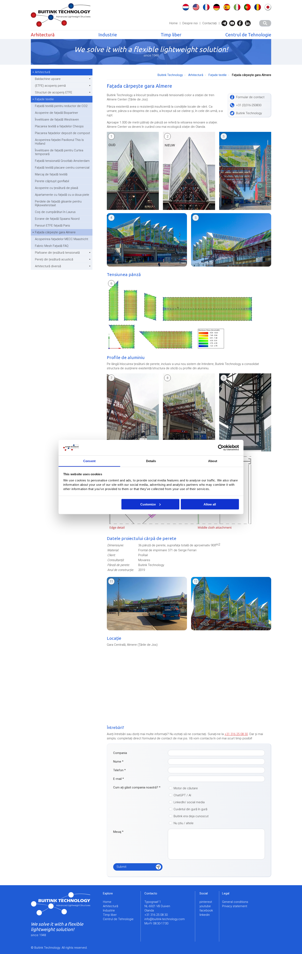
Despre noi (190, 23)
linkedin (204, 915)
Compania (120, 753)
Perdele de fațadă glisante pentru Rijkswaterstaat (58, 203)
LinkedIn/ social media (189, 802)
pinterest (205, 902)
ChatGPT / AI (182, 795)
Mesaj (118, 832)
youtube (205, 906)
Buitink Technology (170, 75)
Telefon (119, 770)
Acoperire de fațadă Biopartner (56, 113)
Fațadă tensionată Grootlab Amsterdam (62, 161)
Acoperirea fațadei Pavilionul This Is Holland (59, 141)
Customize (148, 504)
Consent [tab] (89, 461)
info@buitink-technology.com (164, 919)
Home (173, 23)
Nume (118, 761)
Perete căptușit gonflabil (52, 181)
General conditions (235, 902)
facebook (206, 910)
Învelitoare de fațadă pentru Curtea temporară (59, 152)
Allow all (210, 504)
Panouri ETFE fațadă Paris (52, 225)
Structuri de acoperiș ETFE (53, 92)
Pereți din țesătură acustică (54, 259)
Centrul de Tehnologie (248, 34)
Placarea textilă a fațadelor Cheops (59, 126)
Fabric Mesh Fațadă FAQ (51, 246)
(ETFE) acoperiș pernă (50, 85)
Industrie (107, 34)
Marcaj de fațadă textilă (51, 174)
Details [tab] (151, 461)
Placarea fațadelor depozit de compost (62, 133)
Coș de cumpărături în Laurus (55, 212)
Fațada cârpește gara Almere (55, 232)
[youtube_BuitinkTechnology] (233, 23)
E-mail (118, 779)
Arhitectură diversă (48, 266)
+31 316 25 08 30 (236, 734)
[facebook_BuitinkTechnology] (241, 23)
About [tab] (212, 461)
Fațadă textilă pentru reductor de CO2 (61, 106)
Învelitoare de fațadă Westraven (57, 119)
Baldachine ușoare (48, 79)
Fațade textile (44, 99)
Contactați (209, 23)
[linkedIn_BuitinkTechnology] (249, 23)
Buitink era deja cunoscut (191, 816)
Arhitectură (42, 34)
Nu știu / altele (184, 823)
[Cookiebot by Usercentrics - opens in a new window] (221, 448)
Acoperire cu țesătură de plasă (56, 188)
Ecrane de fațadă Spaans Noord (57, 219)
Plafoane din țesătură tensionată (57, 252)
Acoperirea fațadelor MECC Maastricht (61, 239)
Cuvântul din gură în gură (190, 809)
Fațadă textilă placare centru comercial (62, 167)
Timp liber (171, 34)
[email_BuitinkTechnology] (225, 23)
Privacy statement (234, 906)
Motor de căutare (186, 788)
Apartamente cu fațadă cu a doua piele (62, 195)
